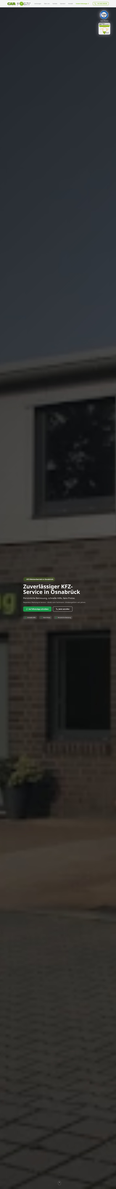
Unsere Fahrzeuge (81, 3)
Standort (62, 3)
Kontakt (70, 3)
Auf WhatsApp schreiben (39, 609)
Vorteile (55, 3)
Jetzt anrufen (64, 609)
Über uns (47, 3)
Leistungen (37, 3)
